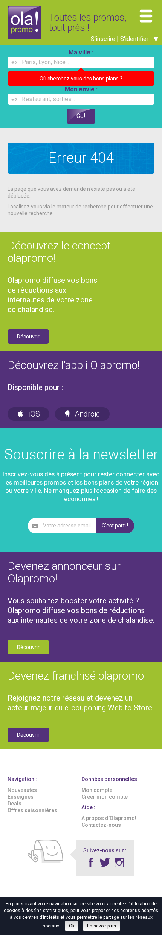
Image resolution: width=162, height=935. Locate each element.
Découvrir (28, 337)
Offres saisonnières (32, 810)
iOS (33, 413)
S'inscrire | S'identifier (120, 38)
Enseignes (21, 797)
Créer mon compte (104, 797)
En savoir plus (101, 926)
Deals (14, 804)
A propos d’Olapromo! (108, 818)
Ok (72, 926)
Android (87, 413)
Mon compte (96, 790)
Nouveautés (22, 790)
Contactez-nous (101, 825)
